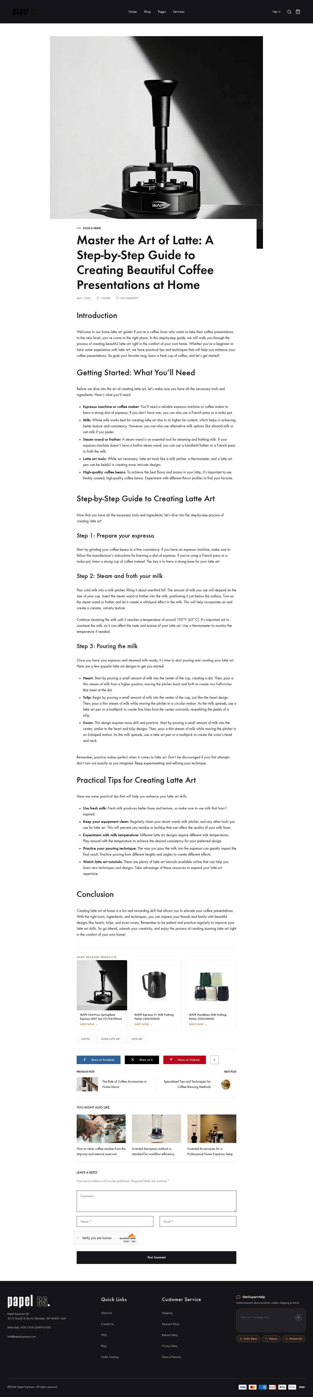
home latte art (110, 1039)
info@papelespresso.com (21, 1336)
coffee (85, 1039)
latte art (136, 1039)
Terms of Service (171, 1357)
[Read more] (101, 1128)
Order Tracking (110, 1357)
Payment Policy (170, 1324)
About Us (106, 1313)
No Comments (129, 298)
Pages (162, 12)
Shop (147, 12)
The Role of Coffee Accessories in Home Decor (124, 1084)
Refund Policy (170, 1335)
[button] (271, 1320)
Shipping (167, 1313)
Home (133, 12)
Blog (103, 1346)
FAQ (103, 1335)
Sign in (277, 11)
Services (178, 12)
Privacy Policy (170, 1346)
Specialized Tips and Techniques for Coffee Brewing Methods (187, 1084)
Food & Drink (92, 228)
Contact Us (107, 1324)
